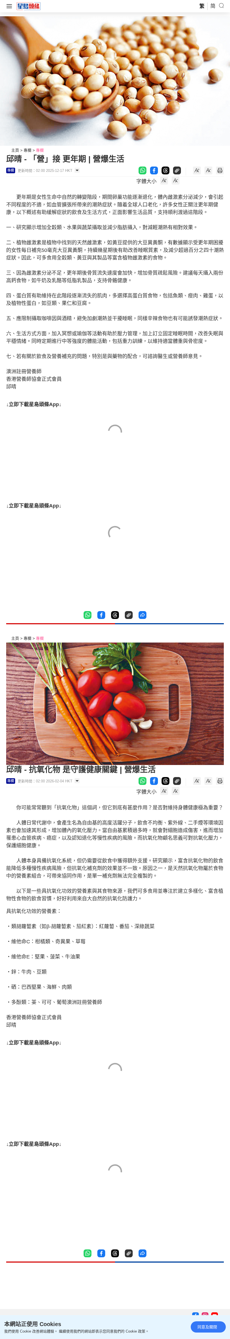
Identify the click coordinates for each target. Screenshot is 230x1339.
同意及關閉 (207, 1327)
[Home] (28, 6)
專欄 (27, 150)
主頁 (15, 150)
